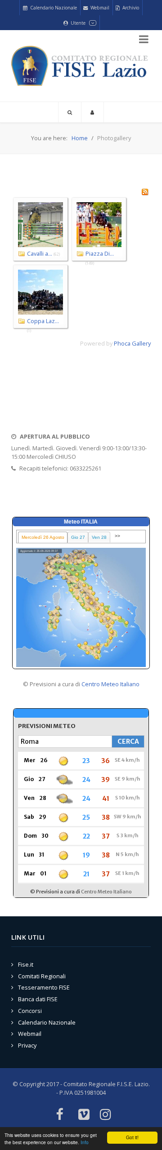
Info (85, 1142)
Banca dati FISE (38, 999)
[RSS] (144, 191)
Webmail (29, 1034)
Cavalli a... (39, 253)
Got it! (132, 1137)
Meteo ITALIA (81, 522)
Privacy (27, 1045)
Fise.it (25, 964)
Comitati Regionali (42, 976)
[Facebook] (59, 1115)
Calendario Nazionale (47, 1022)
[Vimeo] (84, 1115)
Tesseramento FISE (44, 987)
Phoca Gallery (132, 343)
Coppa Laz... (43, 321)
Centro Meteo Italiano (110, 684)
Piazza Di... (100, 253)
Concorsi (30, 1011)
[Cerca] (69, 112)
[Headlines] (81, 66)
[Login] (92, 112)
